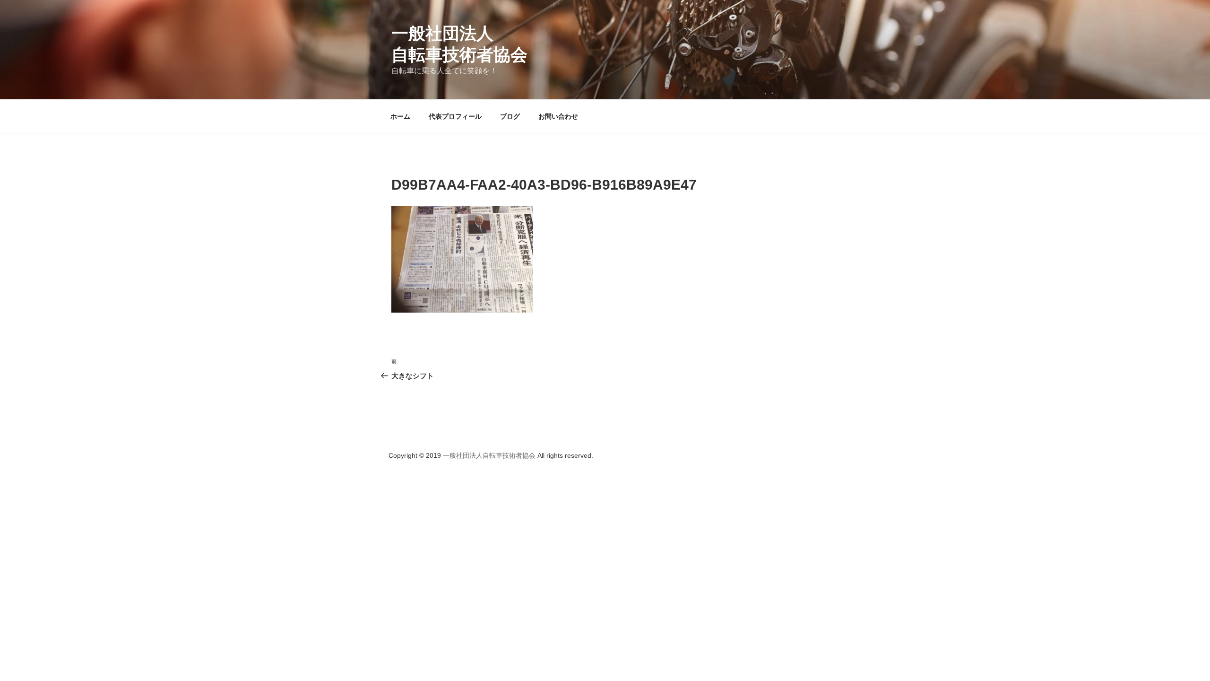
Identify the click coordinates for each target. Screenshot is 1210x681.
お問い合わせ (558, 116)
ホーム (400, 116)
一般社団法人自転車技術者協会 (490, 455)
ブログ (510, 116)
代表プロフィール (455, 116)
